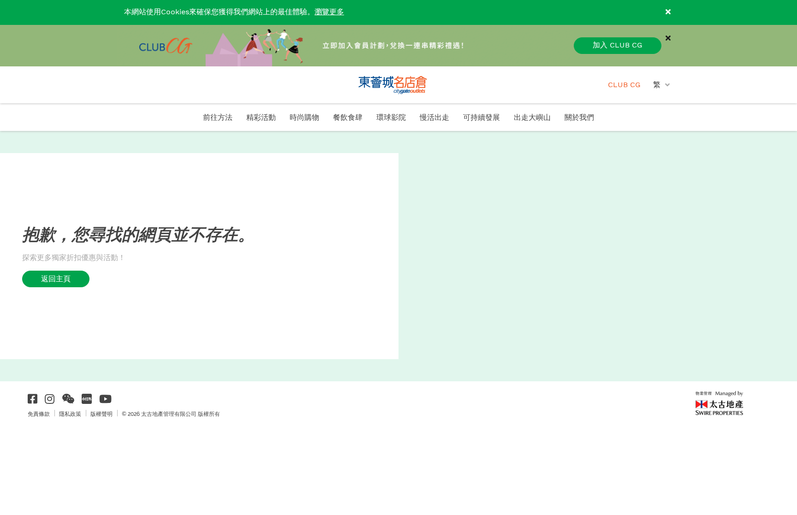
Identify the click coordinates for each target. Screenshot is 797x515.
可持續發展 (481, 118)
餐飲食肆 (348, 118)
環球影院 (391, 118)
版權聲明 (101, 414)
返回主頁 (56, 278)
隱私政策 (70, 414)
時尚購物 (304, 118)
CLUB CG (624, 85)
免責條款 (39, 414)
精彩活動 (261, 118)
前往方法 (217, 118)
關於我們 (579, 118)
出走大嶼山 (532, 118)
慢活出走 (434, 118)
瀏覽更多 (329, 12)
